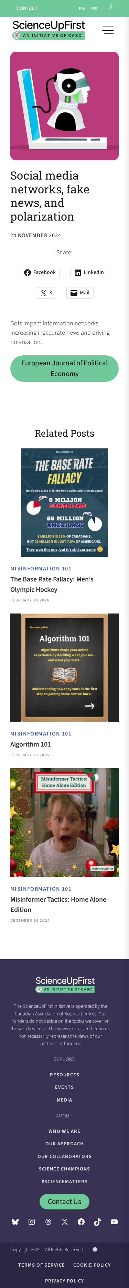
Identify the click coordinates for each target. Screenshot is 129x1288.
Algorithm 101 (30, 744)
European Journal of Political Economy (64, 368)
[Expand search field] (112, 9)
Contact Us (64, 1201)
